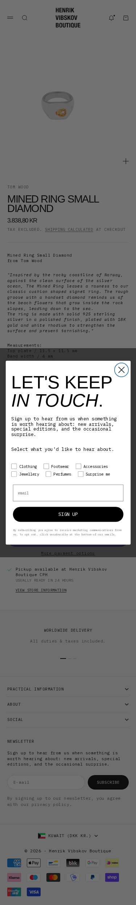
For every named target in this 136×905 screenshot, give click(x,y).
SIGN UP (68, 514)
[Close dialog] (121, 369)
